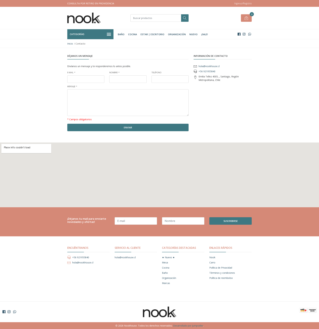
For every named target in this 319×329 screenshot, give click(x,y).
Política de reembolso (221, 278)
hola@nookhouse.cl (209, 66)
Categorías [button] (77, 34)
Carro (212, 262)
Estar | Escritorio (152, 34)
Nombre (114, 72)
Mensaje (72, 86)
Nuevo (193, 34)
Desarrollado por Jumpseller (188, 325)
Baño (121, 34)
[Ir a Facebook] (239, 34)
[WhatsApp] (250, 34)
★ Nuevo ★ (168, 257)
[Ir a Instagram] (244, 34)
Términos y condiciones (222, 272)
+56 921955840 (207, 71)
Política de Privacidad (220, 267)
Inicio (70, 43)
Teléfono (156, 72)
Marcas (166, 283)
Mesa (165, 262)
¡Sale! (204, 34)
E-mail (71, 72)
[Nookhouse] (84, 18)
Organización (177, 34)
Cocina (132, 34)
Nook (212, 257)
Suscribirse (230, 221)
